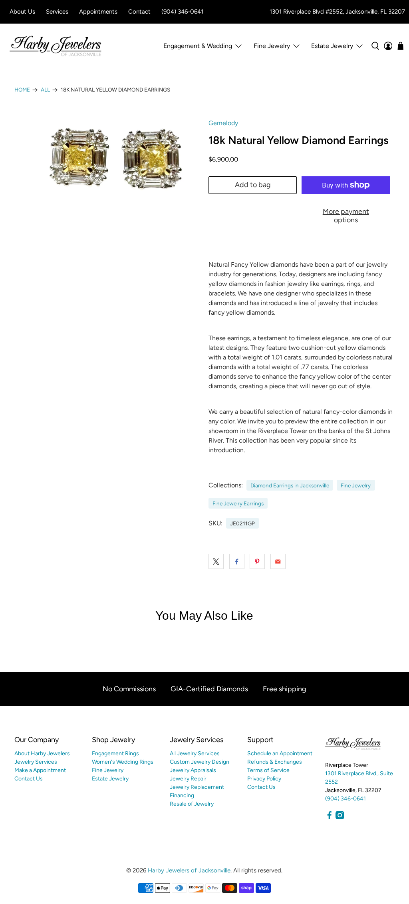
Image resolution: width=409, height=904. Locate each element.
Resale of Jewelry (192, 803)
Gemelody (223, 123)
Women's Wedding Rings (122, 761)
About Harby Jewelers (42, 753)
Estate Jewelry (332, 46)
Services (57, 11)
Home (22, 90)
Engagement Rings (115, 753)
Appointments (98, 11)
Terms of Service (268, 770)
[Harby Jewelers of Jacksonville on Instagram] (340, 817)
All (45, 90)
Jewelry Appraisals (193, 770)
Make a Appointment (40, 770)
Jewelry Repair (188, 778)
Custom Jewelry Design (199, 761)
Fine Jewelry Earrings (238, 503)
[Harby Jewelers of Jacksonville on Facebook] (329, 817)
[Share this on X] (216, 561)
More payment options (346, 216)
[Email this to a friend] (278, 561)
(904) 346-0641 (182, 11)
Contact (139, 11)
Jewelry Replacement (197, 787)
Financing (182, 795)
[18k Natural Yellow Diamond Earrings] (107, 173)
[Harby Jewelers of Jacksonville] (55, 46)
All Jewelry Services (195, 753)
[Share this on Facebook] (236, 561)
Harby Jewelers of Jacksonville (189, 870)
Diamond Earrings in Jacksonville (289, 485)
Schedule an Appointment (279, 753)
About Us (22, 11)
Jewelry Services (35, 761)
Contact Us (28, 778)
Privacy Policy (264, 778)
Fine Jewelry (356, 485)
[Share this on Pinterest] (257, 561)
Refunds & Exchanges (274, 761)
